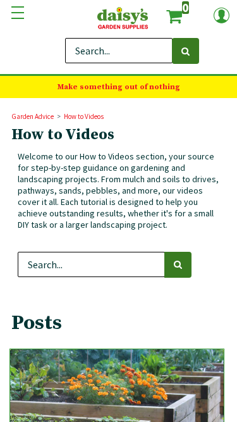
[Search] (185, 51)
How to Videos (84, 116)
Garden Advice (32, 116)
